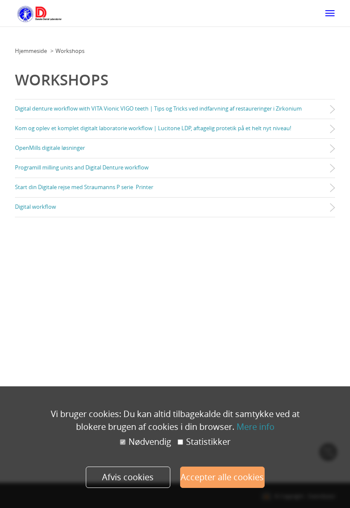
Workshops (70, 51)
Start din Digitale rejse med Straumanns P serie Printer (84, 187)
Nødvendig (149, 442)
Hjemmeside (31, 51)
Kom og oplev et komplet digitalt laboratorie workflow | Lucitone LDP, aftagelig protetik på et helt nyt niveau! (153, 128)
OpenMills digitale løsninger (50, 148)
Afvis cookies (128, 477)
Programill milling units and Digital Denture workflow (82, 167)
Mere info (255, 426)
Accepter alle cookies (222, 477)
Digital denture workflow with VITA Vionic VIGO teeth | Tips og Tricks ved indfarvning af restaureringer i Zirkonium (158, 108)
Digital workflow (35, 206)
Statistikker (208, 442)
